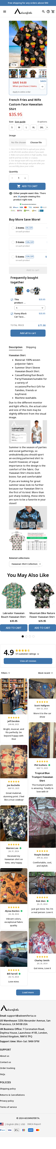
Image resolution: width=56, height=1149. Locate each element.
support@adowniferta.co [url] (21, 1015)
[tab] (23, 636)
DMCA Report (34, 1124)
